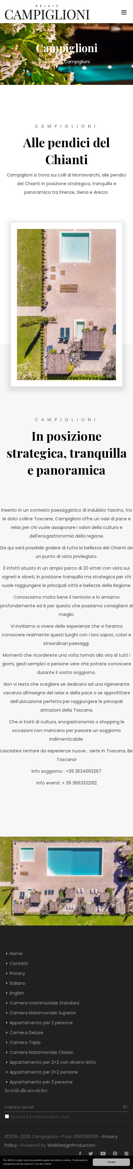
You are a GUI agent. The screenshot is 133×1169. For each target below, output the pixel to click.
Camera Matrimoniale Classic (42, 1052)
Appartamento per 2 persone (41, 1023)
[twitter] (87, 1154)
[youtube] (99, 1154)
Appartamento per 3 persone (41, 1082)
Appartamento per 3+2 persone (44, 1072)
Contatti (19, 963)
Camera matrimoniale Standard (44, 1003)
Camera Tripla (25, 1042)
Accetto (111, 1162)
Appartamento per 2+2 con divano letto (53, 1062)
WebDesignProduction (71, 1145)
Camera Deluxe (26, 1033)
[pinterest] (112, 1154)
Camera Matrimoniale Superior (43, 1013)
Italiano (17, 983)
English (17, 993)
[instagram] (123, 1154)
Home (50, 62)
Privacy (17, 973)
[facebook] (77, 1154)
